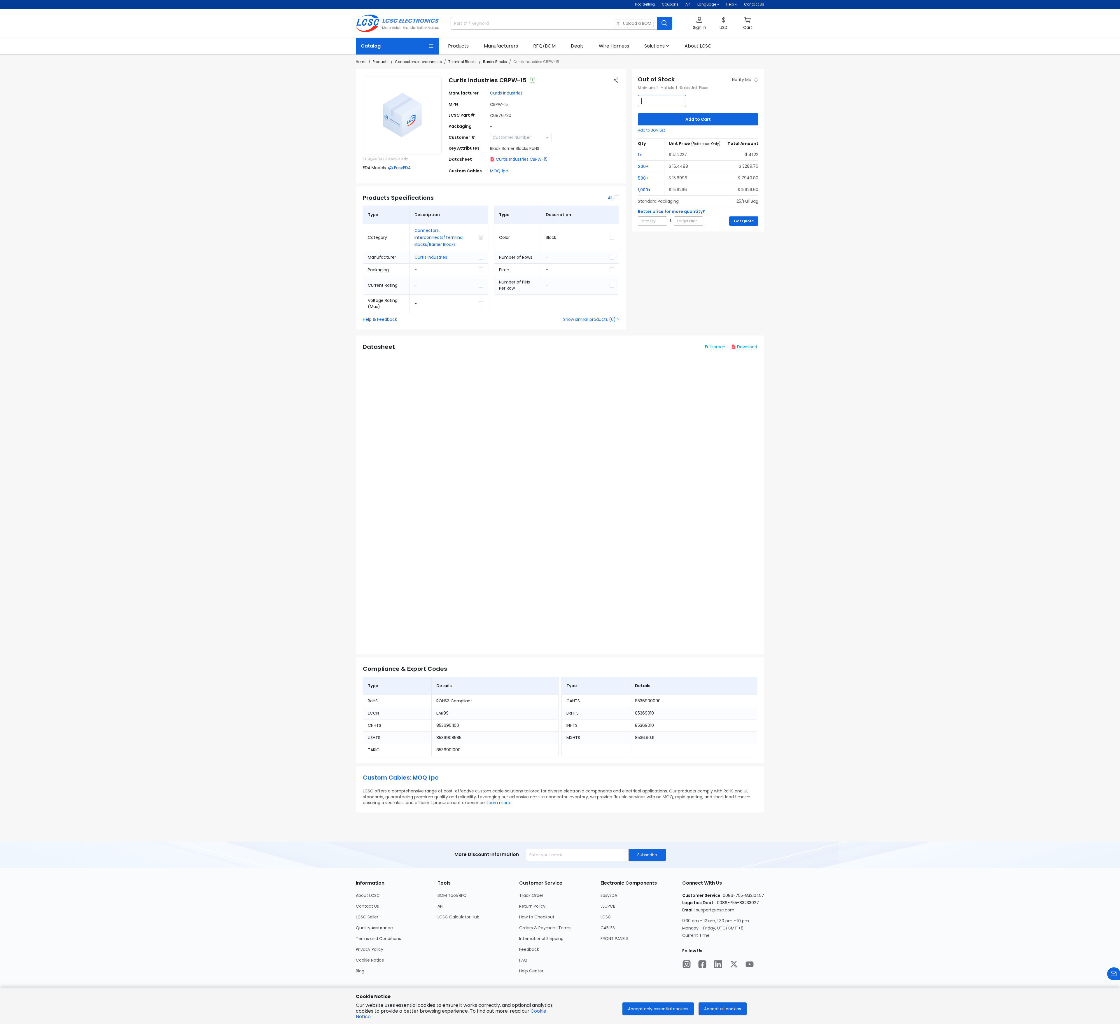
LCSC (606, 917)
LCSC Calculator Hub (459, 917)
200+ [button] (643, 166)
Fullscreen (715, 347)
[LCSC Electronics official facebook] (702, 964)
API (687, 4)
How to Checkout (536, 917)
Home (361, 61)
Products (380, 61)
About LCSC (368, 895)
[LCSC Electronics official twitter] (733, 964)
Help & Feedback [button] (380, 319)
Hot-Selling (645, 4)
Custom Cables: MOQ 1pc (400, 777)
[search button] (664, 23)
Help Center (531, 971)
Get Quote (744, 220)
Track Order (531, 895)
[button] (699, 23)
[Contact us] (1113, 973)
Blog (360, 971)
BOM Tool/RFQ (452, 895)
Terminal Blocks (462, 61)
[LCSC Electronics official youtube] (749, 964)
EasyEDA (609, 895)
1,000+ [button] (644, 190)
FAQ (523, 960)
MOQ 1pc (499, 171)
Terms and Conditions (378, 938)
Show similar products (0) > (591, 319)
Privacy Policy (369, 949)
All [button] (610, 198)
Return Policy (532, 906)
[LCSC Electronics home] (397, 23)
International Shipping (541, 938)
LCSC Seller (367, 917)
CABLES (608, 928)
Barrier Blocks (495, 61)
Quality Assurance (374, 928)
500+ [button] (643, 178)
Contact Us (754, 4)
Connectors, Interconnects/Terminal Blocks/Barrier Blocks (438, 237)
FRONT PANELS (615, 938)
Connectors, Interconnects (418, 61)
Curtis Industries (506, 93)
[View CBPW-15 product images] (402, 115)
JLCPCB (608, 906)
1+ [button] (640, 155)
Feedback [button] (529, 949)
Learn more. (499, 803)
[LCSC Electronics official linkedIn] (718, 964)
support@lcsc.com (715, 910)
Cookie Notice (370, 960)
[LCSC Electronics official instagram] (686, 964)
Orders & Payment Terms (545, 928)
